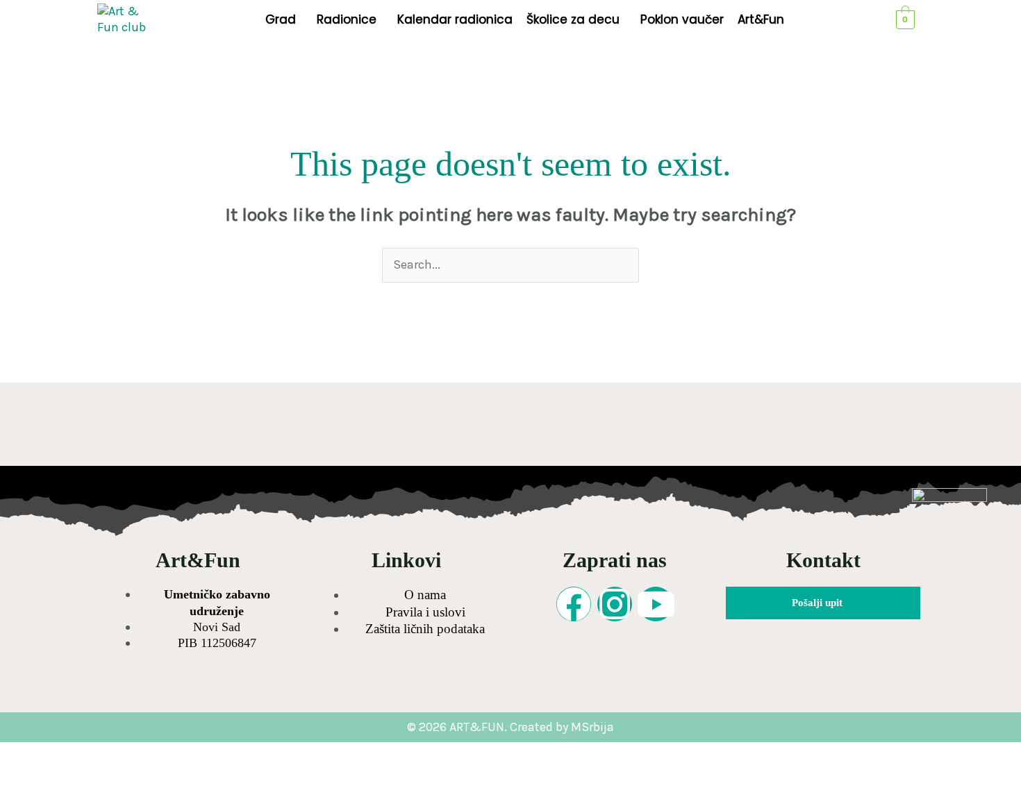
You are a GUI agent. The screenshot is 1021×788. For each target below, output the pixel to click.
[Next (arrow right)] (82, 777)
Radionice (346, 19)
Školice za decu (573, 19)
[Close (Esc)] (193, 754)
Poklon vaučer (682, 19)
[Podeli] (137, 754)
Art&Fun (761, 19)
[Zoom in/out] (26, 754)
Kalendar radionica (455, 19)
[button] (284, 20)
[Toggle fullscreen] (82, 754)
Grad (280, 19)
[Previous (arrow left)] (26, 777)
